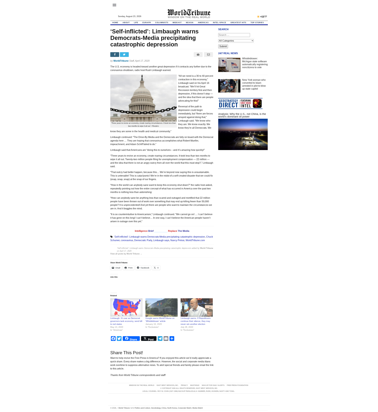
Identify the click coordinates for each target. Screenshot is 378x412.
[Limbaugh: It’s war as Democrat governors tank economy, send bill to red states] (126, 307)
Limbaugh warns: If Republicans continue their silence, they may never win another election (196, 321)
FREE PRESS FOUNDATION (237, 385)
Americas (203, 23)
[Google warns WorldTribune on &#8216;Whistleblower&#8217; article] (161, 307)
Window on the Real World (141, 385)
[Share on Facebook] (115, 54)
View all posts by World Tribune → (126, 254)
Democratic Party (143, 240)
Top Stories (257, 23)
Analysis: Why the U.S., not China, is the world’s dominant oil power (242, 115)
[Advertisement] (243, 180)
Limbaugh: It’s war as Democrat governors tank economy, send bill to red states (126, 321)
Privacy (184, 385)
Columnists (161, 23)
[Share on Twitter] (124, 54)
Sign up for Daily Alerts (213, 385)
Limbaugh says (161, 240)
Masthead (194, 385)
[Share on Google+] (134, 54)
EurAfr (146, 23)
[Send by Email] (208, 54)
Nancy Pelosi (177, 240)
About (126, 23)
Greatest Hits (238, 23)
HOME (115, 23)
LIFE (136, 23)
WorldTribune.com (195, 240)
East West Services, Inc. (168, 385)
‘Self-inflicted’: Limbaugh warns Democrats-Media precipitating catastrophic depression (159, 236)
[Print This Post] (198, 54)
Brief (151, 231)
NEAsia (190, 23)
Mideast (177, 23)
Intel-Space (219, 23)
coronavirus (127, 240)
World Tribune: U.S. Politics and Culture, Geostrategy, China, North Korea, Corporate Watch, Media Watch (160, 408)
